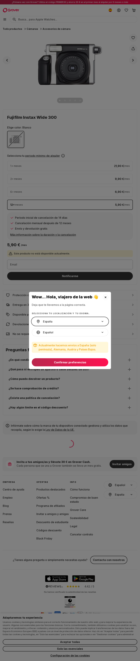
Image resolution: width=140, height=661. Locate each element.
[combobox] (70, 321)
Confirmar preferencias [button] (70, 362)
